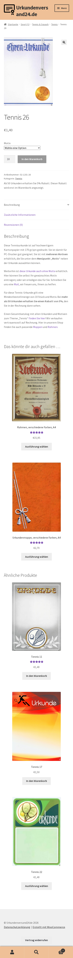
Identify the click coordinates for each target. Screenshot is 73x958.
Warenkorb (56, 949)
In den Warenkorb (32, 159)
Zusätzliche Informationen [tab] (19, 214)
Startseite (13, 24)
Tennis (54, 24)
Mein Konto (12, 952)
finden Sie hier (37, 318)
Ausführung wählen (36, 446)
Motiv (7, 143)
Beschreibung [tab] (12, 204)
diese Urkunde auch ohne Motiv (37, 271)
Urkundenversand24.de (32, 9)
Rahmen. (53, 327)
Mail (16, 284)
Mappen (38, 327)
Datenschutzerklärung (17, 927)
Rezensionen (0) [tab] (13, 224)
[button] (64, 42)
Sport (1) (25, 24)
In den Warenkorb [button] (36, 675)
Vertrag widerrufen (36, 940)
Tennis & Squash (40, 24)
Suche (36, 952)
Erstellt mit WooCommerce (49, 927)
